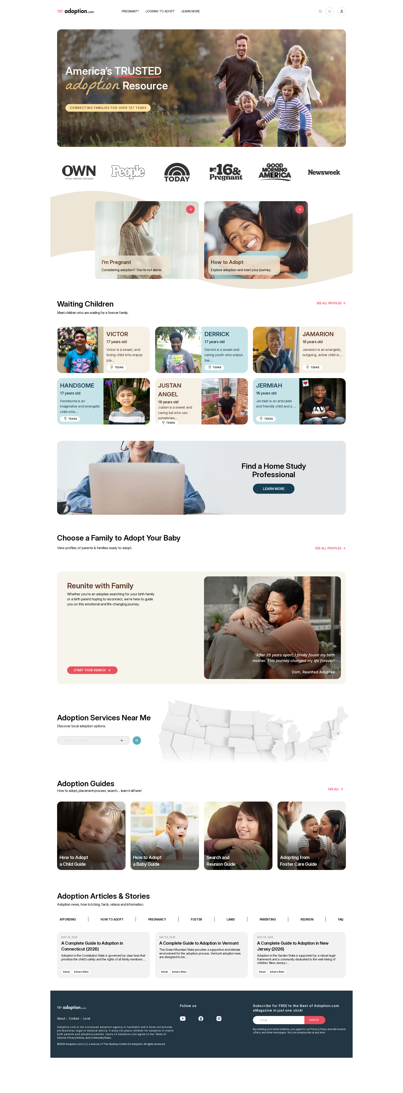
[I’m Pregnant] (190, 209)
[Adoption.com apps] (329, 11)
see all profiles (328, 548)
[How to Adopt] (299, 209)
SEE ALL (333, 789)
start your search (90, 670)
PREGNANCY (157, 919)
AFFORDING (68, 919)
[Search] (320, 11)
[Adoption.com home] (75, 11)
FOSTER (196, 919)
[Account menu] (342, 11)
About (61, 1018)
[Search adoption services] (137, 740)
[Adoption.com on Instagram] (219, 1019)
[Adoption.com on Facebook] (201, 1019)
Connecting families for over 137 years (108, 108)
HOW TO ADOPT (112, 919)
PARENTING (268, 919)
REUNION (307, 919)
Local (86, 1018)
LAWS (231, 919)
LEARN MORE (273, 489)
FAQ (340, 919)
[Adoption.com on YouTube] (183, 1019)
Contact (74, 1018)
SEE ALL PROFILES (329, 303)
